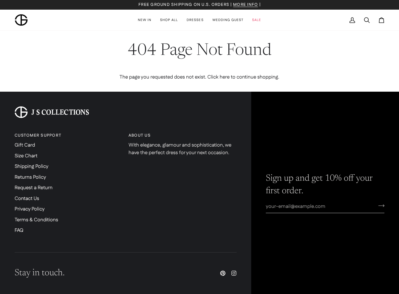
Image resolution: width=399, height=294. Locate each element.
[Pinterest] (222, 273)
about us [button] (140, 135)
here (225, 77)
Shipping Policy (31, 166)
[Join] (379, 205)
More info (245, 5)
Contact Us (27, 198)
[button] (169, 20)
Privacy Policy (30, 209)
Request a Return (34, 187)
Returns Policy (30, 177)
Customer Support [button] (38, 135)
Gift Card (25, 145)
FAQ (19, 230)
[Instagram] (234, 273)
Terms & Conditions (36, 219)
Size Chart (26, 155)
